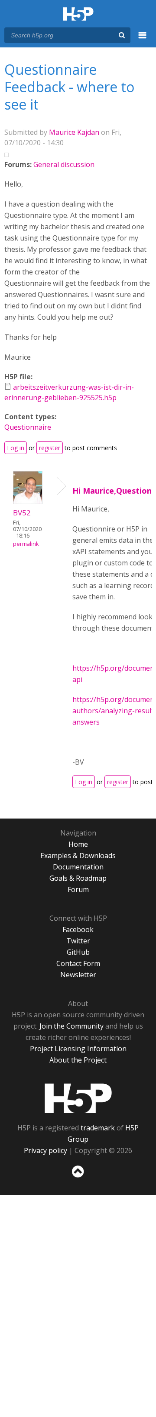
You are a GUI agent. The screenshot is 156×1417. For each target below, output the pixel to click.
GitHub (78, 952)
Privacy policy (45, 1150)
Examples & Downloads (78, 855)
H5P (78, 1098)
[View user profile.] (27, 501)
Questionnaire (27, 427)
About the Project (78, 1060)
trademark (98, 1128)
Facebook (78, 929)
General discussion (63, 164)
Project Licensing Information (78, 1048)
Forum (78, 889)
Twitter (78, 941)
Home (78, 844)
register (49, 448)
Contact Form (78, 963)
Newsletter (78, 974)
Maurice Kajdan (74, 132)
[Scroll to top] (78, 1177)
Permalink (26, 544)
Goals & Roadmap (78, 878)
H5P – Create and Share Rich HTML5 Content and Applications (78, 14)
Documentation (78, 867)
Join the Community (71, 1026)
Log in (15, 448)
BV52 (22, 513)
